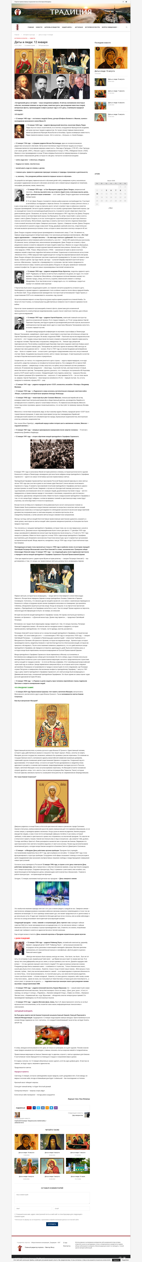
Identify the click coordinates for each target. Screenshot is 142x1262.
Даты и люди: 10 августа (26, 1152)
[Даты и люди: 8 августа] (52, 1142)
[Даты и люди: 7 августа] (78, 1142)
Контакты (66, 1246)
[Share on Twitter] (38, 1107)
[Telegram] (126, 1)
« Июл (110, 208)
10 (97, 194)
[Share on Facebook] (34, 1107)
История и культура (92, 27)
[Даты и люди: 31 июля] (78, 1166)
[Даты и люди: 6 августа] (26, 1166)
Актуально (79, 27)
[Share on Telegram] (51, 1107)
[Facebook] (123, 1)
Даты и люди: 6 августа (26, 1176)
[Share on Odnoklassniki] (47, 1107)
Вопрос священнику (109, 27)
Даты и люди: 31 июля (78, 1176)
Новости (39, 27)
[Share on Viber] (56, 1107)
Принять (116, 1260)
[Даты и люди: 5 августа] (52, 1166)
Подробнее (125, 1260)
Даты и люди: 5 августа (52, 1176)
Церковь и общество (52, 27)
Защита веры (67, 27)
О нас (65, 1243)
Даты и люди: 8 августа (52, 1152)
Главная (31, 27)
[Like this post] (29, 1107)
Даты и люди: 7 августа (77, 1152)
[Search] (127, 27)
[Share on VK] (43, 1107)
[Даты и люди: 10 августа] (26, 1142)
